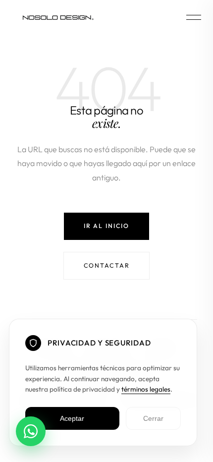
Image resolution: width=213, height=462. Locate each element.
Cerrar (153, 418)
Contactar (107, 265)
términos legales (145, 389)
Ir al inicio (106, 226)
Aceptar (72, 418)
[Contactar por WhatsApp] (31, 431)
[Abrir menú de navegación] (193, 17)
